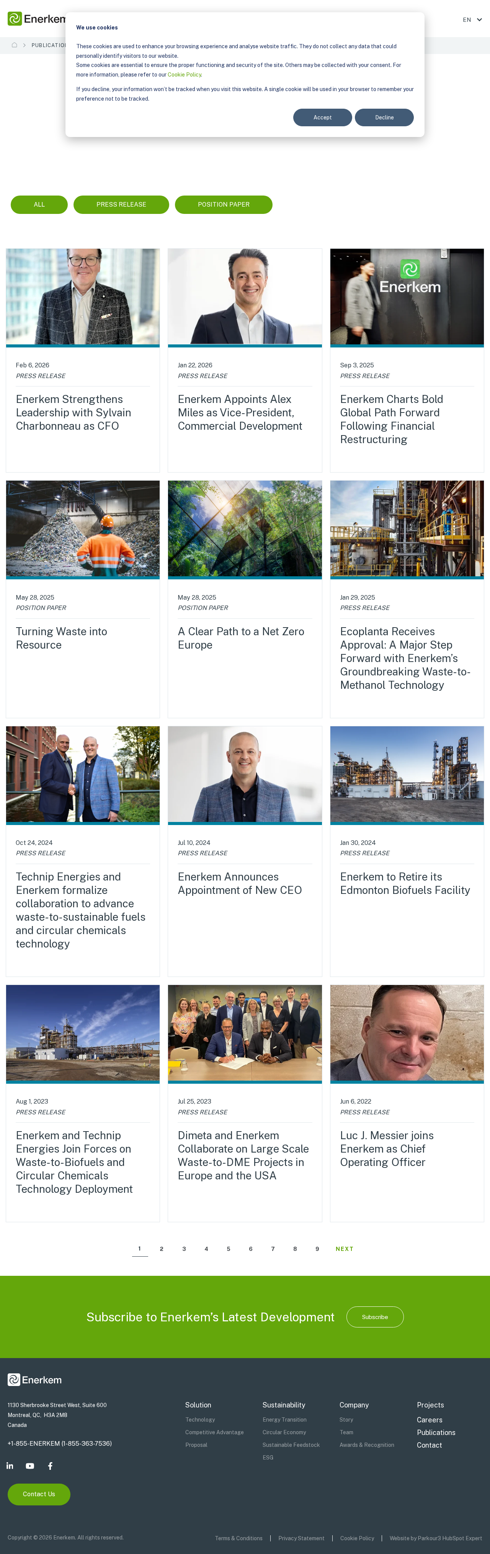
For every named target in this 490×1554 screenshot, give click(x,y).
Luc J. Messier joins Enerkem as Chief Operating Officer (387, 1148)
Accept (323, 117)
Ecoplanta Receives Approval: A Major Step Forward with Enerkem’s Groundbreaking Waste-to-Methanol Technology (405, 658)
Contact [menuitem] (429, 1445)
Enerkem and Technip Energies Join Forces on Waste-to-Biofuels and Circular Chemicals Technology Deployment (74, 1162)
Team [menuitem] (346, 1432)
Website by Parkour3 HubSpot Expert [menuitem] (436, 1538)
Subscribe (375, 1317)
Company (354, 1405)
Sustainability (284, 1405)
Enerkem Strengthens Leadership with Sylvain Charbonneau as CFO (73, 412)
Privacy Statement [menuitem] (301, 1538)
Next (345, 1249)
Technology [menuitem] (200, 1420)
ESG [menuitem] (268, 1458)
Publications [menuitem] (436, 1432)
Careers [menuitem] (430, 1420)
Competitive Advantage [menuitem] (214, 1432)
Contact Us (39, 1494)
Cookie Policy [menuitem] (357, 1538)
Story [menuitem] (346, 1420)
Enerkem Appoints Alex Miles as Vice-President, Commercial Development (240, 412)
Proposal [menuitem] (196, 1445)
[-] (407, 298)
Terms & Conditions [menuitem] (239, 1538)
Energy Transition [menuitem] (285, 1420)
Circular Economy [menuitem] (284, 1432)
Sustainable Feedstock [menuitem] (291, 1445)
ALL (39, 204)
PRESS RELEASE (121, 204)
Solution (198, 1405)
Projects (430, 1405)
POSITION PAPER (224, 204)
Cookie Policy (184, 75)
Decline (384, 117)
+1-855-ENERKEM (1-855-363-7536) (60, 1443)
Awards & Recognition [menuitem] (367, 1445)
